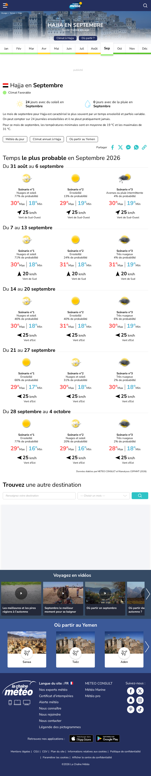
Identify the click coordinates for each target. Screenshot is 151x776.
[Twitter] (140, 691)
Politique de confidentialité (125, 751)
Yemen (12, 13)
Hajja (20, 13)
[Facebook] (130, 691)
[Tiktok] (140, 709)
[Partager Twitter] (120, 147)
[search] (145, 6)
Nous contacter (50, 721)
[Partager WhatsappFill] (136, 147)
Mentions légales (20, 751)
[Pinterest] (130, 709)
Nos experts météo (53, 689)
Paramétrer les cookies (56, 757)
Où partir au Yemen (82, 139)
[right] (148, 594)
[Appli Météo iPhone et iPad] (81, 739)
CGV (45, 751)
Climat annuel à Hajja (47, 139)
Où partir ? (88, 38)
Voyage (4, 13)
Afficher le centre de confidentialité (92, 757)
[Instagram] (140, 700)
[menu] (6, 6)
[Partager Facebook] (112, 147)
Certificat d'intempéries (56, 696)
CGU (36, 751)
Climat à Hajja (65, 38)
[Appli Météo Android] (108, 739)
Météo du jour (15, 139)
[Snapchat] (130, 700)
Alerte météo (49, 702)
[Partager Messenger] (128, 147)
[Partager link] (144, 147)
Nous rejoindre (50, 714)
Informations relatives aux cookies (87, 751)
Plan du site (57, 751)
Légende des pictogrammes (60, 727)
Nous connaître (50, 708)
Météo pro (92, 696)
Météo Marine (95, 689)
